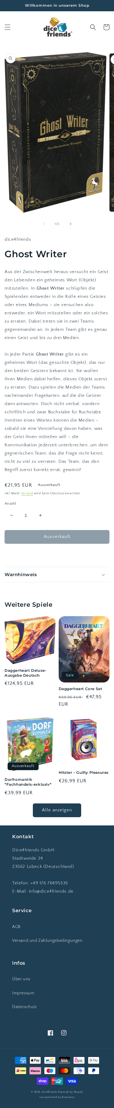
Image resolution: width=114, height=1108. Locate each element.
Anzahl (10, 503)
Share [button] (17, 555)
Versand (27, 493)
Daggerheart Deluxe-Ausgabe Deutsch (26, 673)
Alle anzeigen (57, 810)
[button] (7, 27)
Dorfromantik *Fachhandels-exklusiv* (28, 782)
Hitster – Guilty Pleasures (84, 772)
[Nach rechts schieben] (70, 224)
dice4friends (50, 1092)
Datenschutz (24, 1006)
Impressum (23, 993)
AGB (16, 926)
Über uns (21, 979)
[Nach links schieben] (43, 224)
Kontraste (68, 1097)
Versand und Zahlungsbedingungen (47, 940)
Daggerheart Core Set (80, 688)
